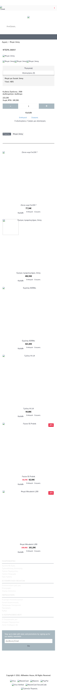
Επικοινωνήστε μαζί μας (11, 585)
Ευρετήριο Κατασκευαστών (12, 600)
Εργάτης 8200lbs (28, 341)
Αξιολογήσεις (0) (28, 73)
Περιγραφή (28, 68)
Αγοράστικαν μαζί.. (28, 140)
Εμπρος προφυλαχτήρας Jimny (29, 273)
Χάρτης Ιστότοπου (9, 591)
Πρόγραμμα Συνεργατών (11, 605)
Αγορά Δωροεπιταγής (10, 602)
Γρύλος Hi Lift (28, 409)
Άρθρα (4, 611)
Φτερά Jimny (18, 134)
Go (28, 646)
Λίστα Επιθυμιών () (10, 625)
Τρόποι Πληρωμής (9, 574)
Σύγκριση (34, 118)
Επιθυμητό (23, 118)
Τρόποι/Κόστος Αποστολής (12, 568)
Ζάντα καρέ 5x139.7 (28, 205)
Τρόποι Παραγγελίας (10, 571)
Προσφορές (28, 146)
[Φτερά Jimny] (9, 61)
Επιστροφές (6, 588)
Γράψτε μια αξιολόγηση (36, 121)
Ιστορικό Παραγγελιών (10, 622)
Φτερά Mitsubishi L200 (28, 544)
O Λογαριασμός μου (9, 619)
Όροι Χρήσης (7, 577)
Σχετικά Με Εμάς (8, 566)
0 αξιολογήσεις (20, 121)
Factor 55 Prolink (28, 477)
